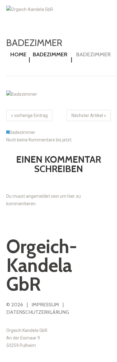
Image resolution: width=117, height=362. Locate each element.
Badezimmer (50, 54)
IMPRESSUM (45, 305)
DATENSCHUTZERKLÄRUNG (37, 312)
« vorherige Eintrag (29, 115)
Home (18, 54)
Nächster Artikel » (88, 115)
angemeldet (38, 196)
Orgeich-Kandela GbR (41, 265)
